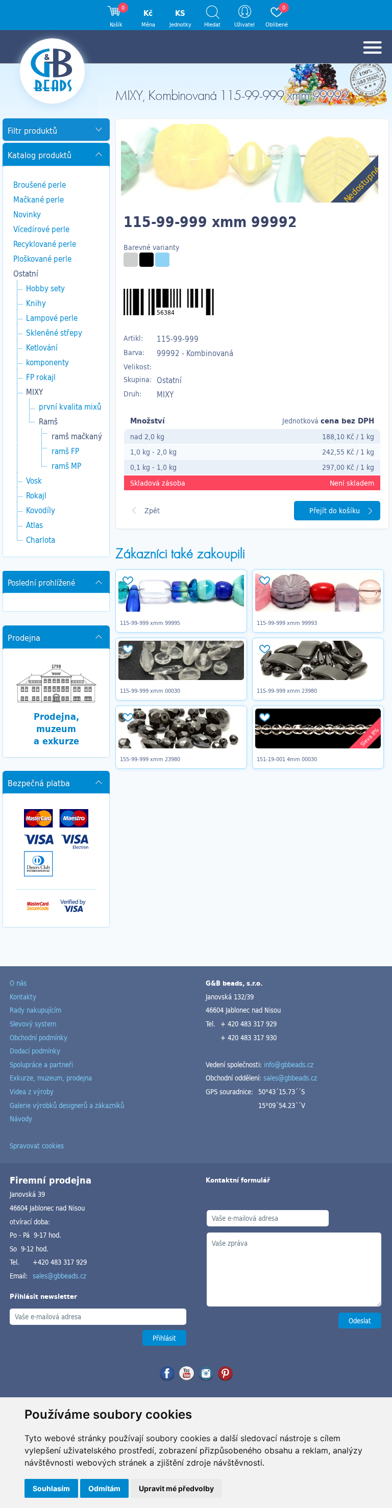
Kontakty (23, 996)
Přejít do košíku (334, 510)
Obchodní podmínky (38, 1037)
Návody (21, 1118)
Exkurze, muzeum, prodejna (51, 1077)
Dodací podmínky (35, 1050)
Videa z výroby (32, 1091)
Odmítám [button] (104, 1488)
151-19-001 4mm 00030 (287, 759)
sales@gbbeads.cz (290, 1077)
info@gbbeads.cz (288, 1064)
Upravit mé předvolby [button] (176, 1488)
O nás (18, 982)
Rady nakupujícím (35, 1009)
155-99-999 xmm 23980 (150, 759)
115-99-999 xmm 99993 (287, 623)
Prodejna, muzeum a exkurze (56, 728)
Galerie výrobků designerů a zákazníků (67, 1105)
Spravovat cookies (37, 1145)
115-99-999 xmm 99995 (150, 623)
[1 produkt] (131, 260)
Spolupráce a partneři (41, 1064)
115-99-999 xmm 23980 (287, 691)
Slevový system (33, 1023)
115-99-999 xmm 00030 (150, 691)
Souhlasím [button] (51, 1488)
